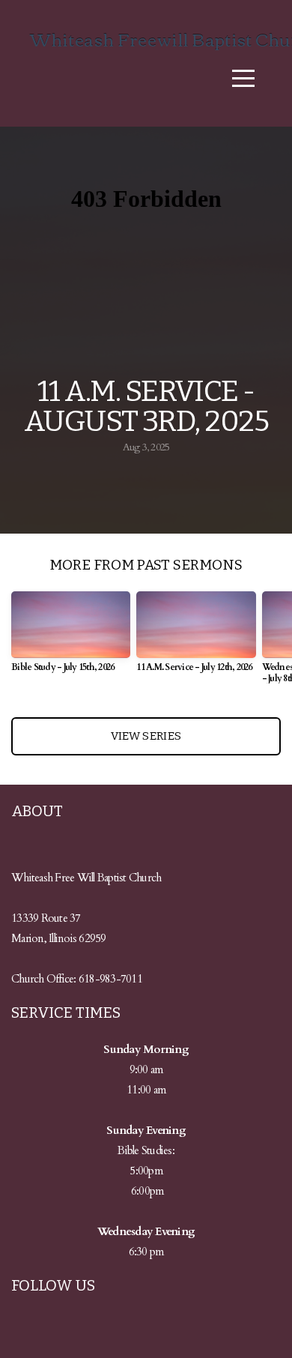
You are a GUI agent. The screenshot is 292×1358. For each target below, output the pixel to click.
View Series (146, 736)
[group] (70, 637)
